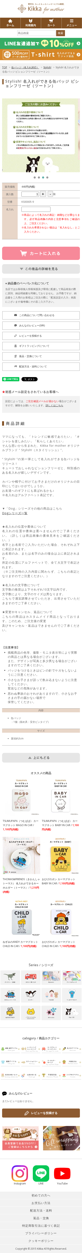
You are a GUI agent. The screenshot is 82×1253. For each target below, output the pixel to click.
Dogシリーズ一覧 (15, 513)
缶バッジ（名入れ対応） (25, 67)
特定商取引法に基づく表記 (41, 1226)
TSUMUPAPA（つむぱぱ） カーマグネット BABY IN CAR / (60, 825)
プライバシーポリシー (41, 1233)
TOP (4, 67)
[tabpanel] (41, 135)
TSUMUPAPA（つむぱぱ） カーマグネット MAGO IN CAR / (20, 825)
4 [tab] (48, 178)
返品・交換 (41, 1218)
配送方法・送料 (41, 1210)
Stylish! (47, 67)
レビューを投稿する (44, 1113)
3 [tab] (44, 178)
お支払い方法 (41, 1203)
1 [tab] (36, 178)
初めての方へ (41, 1195)
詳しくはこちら (54, 405)
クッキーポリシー (41, 1241)
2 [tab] (40, 178)
